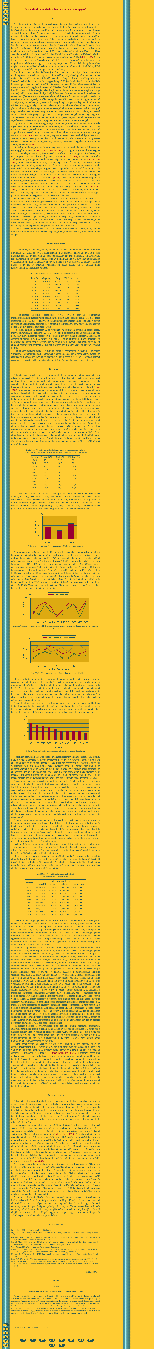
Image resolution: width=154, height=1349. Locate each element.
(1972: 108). (26, 135)
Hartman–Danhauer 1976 (49, 150)
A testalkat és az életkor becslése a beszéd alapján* (55, 9)
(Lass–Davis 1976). (65, 1134)
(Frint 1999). (87, 57)
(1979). (30, 144)
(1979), (56, 177)
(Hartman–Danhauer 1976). (62, 1053)
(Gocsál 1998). (71, 156)
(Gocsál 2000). (37, 1161)
